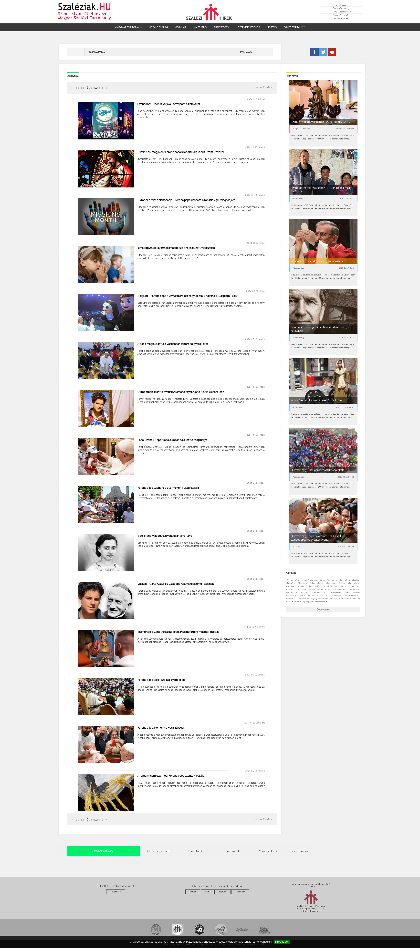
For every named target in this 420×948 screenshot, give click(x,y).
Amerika (290, 586)
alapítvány (290, 583)
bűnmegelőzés (352, 595)
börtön (311, 595)
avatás (320, 589)
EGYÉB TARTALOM (294, 27)
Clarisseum (344, 598)
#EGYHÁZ (180, 27)
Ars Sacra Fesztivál (306, 589)
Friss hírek (292, 76)
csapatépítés (307, 602)
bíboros (304, 592)
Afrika (331, 580)
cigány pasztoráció (319, 598)
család (296, 602)
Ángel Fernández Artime (335, 586)
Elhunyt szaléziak (299, 851)
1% (292, 580)
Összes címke (323, 609)
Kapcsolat (310, 886)
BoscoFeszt (300, 595)
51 (102, 88)
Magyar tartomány (103, 851)
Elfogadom (282, 941)
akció (347, 580)
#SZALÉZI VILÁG (158, 27)
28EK (297, 580)
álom (356, 583)
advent (323, 580)
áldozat (320, 583)
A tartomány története (158, 851)
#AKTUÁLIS (200, 27)
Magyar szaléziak (268, 851)
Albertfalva (302, 583)
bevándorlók (291, 592)
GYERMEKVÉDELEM (249, 27)
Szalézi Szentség (341, 15)
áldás (312, 583)
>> (105, 88)
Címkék (291, 572)
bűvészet (290, 598)
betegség (354, 589)
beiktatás (337, 589)
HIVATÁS (272, 27)
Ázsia (327, 589)
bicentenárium (318, 592)
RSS (207, 891)
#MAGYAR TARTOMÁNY (128, 27)
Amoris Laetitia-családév (308, 586)
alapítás (355, 580)
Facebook (240, 891)
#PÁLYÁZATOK (222, 27)
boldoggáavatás (335, 592)
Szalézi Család (341, 18)
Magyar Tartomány (341, 11)
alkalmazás (331, 583)
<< (73, 88)
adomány (314, 580)
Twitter (193, 891)
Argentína (290, 589)
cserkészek (320, 602)
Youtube (222, 891)
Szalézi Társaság (341, 8)
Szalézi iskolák (231, 851)
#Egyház (73, 75)
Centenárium (303, 598)
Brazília (319, 595)
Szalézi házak (195, 851)
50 (98, 88)
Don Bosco (341, 4)
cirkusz (333, 598)
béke (345, 589)
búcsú (328, 595)
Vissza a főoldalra (263, 87)
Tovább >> (116, 891)
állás (350, 583)
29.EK (304, 580)
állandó (342, 583)
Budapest (338, 595)
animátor (354, 586)
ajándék (339, 580)
